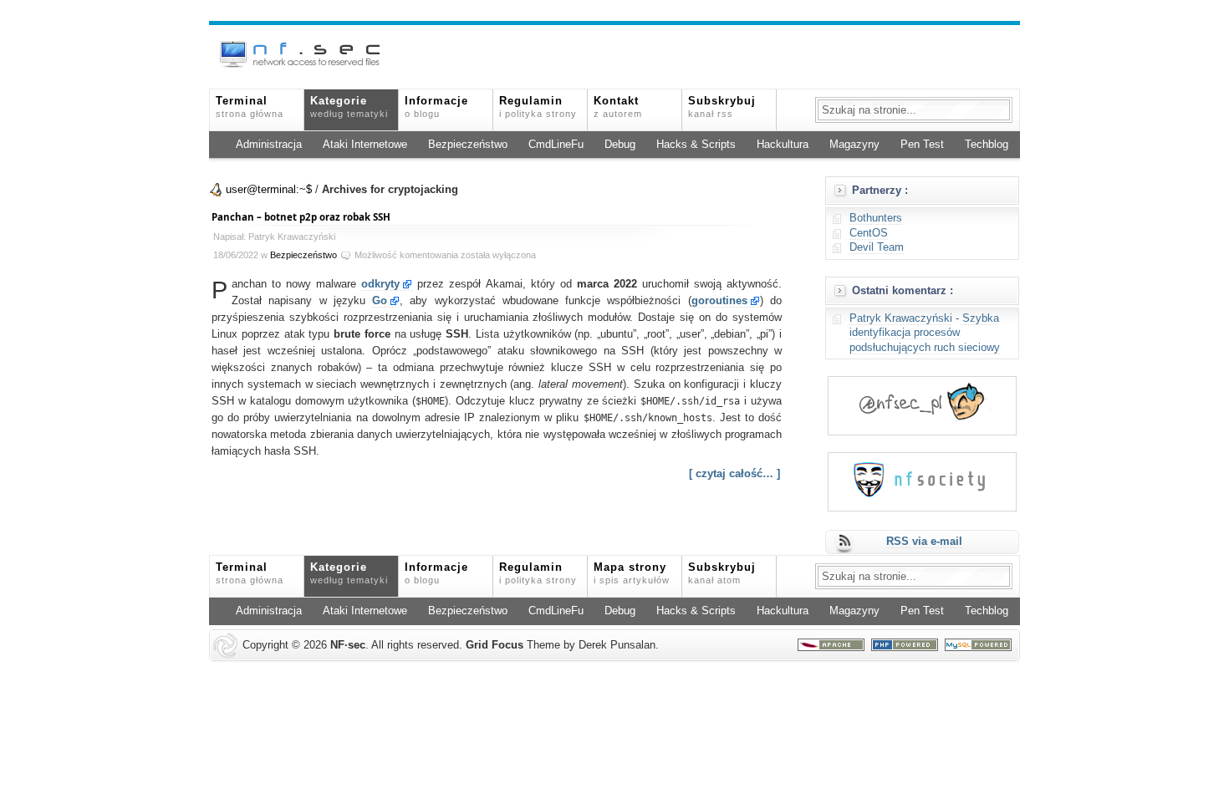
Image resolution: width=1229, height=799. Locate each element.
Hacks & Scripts (696, 144)
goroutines (719, 301)
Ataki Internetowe (365, 144)
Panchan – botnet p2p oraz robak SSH (301, 217)
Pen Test (922, 144)
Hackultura (782, 144)
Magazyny (854, 144)
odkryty (380, 284)
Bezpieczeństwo (467, 144)
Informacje (436, 107)
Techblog (986, 144)
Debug (619, 144)
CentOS (868, 233)
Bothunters (875, 218)
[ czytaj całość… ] (734, 474)
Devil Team (876, 247)
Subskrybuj (722, 107)
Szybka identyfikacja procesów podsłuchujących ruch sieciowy (924, 333)
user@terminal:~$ (269, 190)
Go (379, 301)
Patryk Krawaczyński (900, 318)
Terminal (249, 107)
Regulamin (538, 107)
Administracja (269, 144)
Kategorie (349, 107)
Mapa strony (632, 573)
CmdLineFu (556, 144)
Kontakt (618, 107)
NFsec (347, 645)
